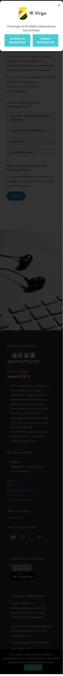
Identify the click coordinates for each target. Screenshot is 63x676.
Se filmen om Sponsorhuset (17, 40)
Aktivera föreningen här (45, 40)
